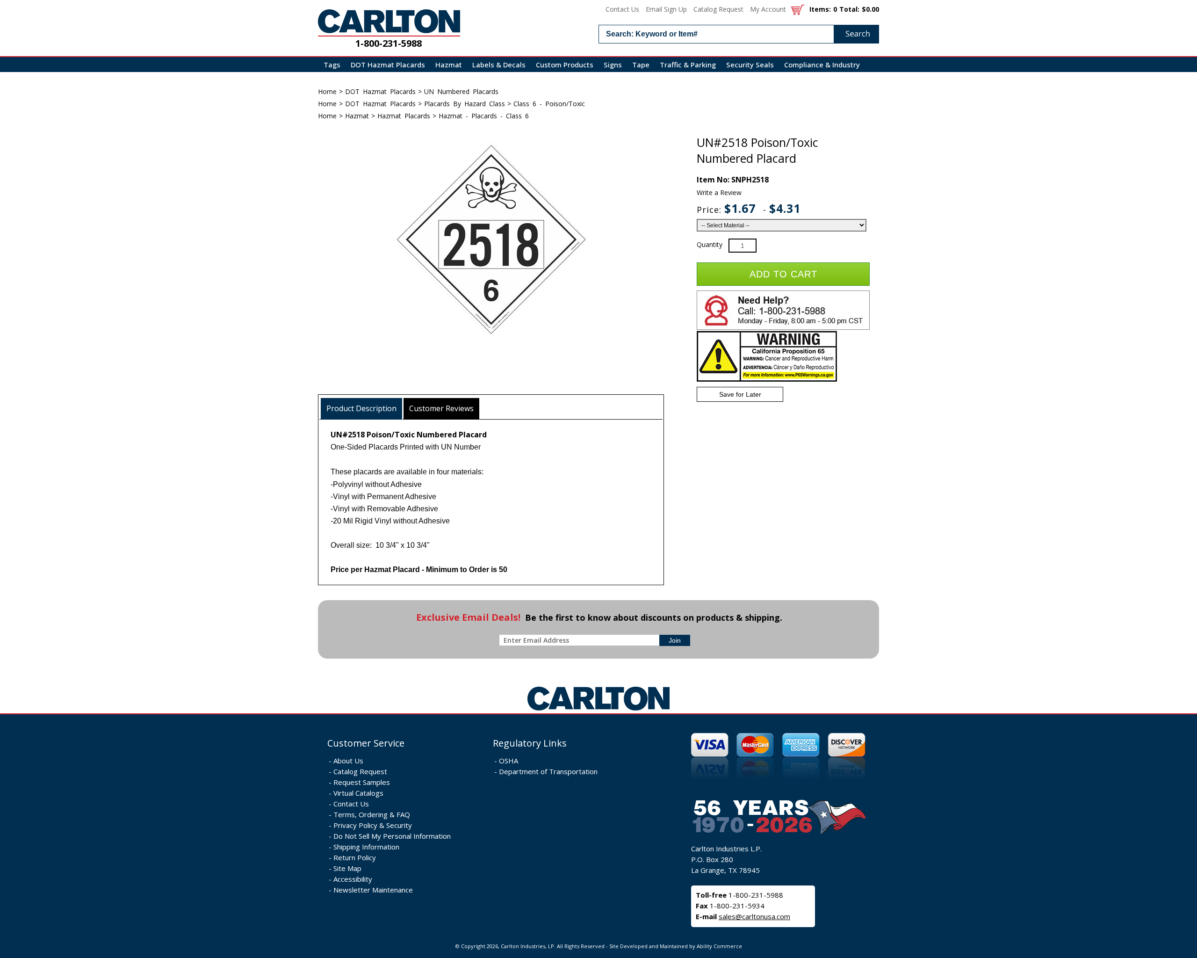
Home (327, 91)
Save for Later (740, 394)
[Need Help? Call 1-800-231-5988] (783, 327)
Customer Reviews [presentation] (441, 408)
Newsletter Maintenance (373, 889)
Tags (332, 64)
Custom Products (564, 64)
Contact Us (622, 9)
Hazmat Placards (403, 115)
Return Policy (354, 857)
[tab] (362, 409)
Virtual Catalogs (358, 793)
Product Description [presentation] (361, 408)
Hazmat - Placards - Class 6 (484, 115)
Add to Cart (783, 274)
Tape (640, 64)
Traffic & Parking (688, 64)
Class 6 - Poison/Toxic (549, 103)
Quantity (709, 244)
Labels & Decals (499, 64)
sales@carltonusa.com (754, 916)
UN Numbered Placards (461, 91)
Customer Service (365, 743)
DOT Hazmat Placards (388, 64)
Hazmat (448, 64)
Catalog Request (718, 9)
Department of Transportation (548, 771)
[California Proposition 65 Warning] (767, 379)
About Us (348, 760)
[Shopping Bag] (797, 9)
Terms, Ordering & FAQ (371, 814)
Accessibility (352, 879)
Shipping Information (366, 846)
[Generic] (598, 710)
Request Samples (361, 782)
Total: (849, 9)
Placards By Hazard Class (464, 103)
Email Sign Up (666, 9)
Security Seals (750, 64)
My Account (768, 9)
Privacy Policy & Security (372, 825)
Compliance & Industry (822, 64)
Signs (613, 64)
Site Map (347, 868)
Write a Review (719, 192)
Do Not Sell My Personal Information (392, 836)
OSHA (508, 760)
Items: (820, 9)
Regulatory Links (530, 743)
